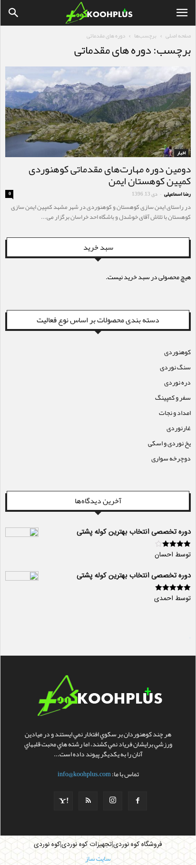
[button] (13, 13)
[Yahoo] (63, 800)
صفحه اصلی (178, 35)
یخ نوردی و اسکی (169, 443)
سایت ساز (190, 638)
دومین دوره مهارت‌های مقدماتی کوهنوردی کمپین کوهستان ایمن (110, 175)
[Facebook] (137, 800)
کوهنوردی (177, 351)
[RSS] (88, 800)
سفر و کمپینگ (173, 397)
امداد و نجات (175, 412)
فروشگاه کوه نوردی (137, 844)
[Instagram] (112, 800)
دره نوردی (177, 382)
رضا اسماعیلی (177, 193)
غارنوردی (179, 427)
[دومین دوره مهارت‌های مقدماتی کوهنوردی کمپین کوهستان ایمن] (98, 111)
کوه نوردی (47, 844)
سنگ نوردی (175, 367)
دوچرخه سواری (171, 458)
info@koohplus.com (84, 773)
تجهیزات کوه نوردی (86, 844)
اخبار (181, 153)
